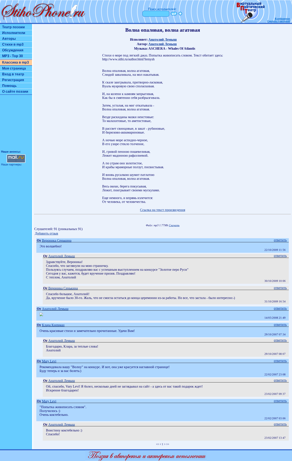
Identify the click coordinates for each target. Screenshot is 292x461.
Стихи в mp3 (13, 44)
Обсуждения (12, 50)
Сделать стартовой (278, 21)
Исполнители (13, 33)
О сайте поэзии (15, 91)
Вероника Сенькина (56, 240)
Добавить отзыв (46, 233)
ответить (280, 240)
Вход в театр (13, 74)
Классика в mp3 (15, 62)
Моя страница (14, 68)
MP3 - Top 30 (12, 56)
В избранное (282, 18)
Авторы (9, 38)
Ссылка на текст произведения (162, 210)
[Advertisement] (16, 124)
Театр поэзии (13, 27)
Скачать (174, 225)
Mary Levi (49, 361)
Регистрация (13, 80)
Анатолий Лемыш (162, 39)
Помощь (9, 86)
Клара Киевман (53, 325)
